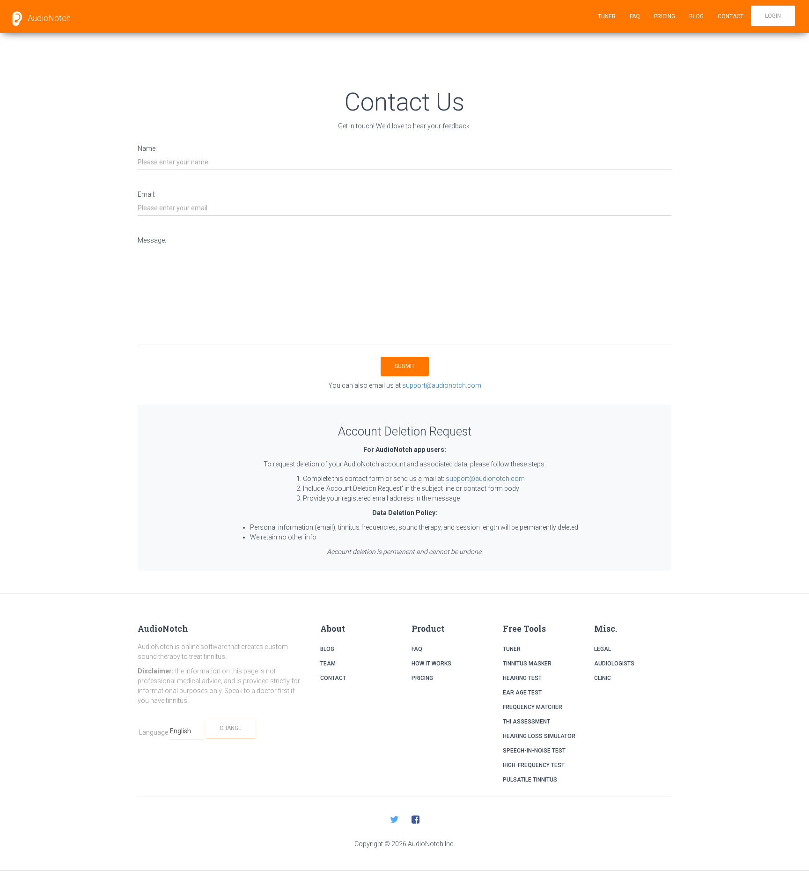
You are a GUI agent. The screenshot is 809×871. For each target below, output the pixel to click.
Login (773, 16)
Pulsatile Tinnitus (530, 779)
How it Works (431, 663)
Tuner (607, 16)
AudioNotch (48, 18)
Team (328, 663)
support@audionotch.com (441, 385)
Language (154, 732)
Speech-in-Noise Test (534, 750)
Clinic (602, 678)
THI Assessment (526, 721)
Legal (602, 649)
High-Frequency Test (534, 765)
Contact (730, 16)
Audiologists (614, 663)
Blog (696, 16)
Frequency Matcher (532, 707)
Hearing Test (522, 678)
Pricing (664, 16)
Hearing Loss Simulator (539, 736)
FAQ (635, 16)
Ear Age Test (522, 692)
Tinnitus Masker (527, 663)
